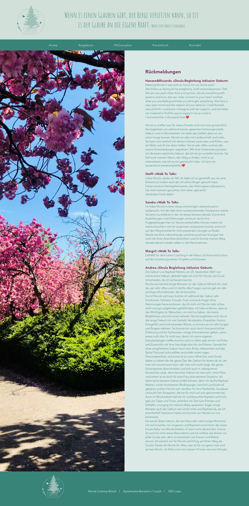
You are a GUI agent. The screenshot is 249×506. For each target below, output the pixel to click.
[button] (86, 45)
